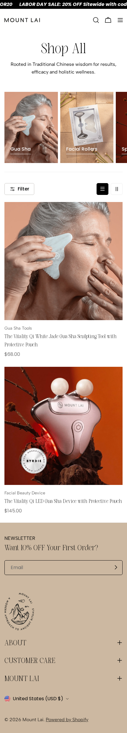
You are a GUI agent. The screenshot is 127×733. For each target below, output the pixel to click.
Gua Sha (20, 149)
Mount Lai (32, 719)
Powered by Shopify (67, 719)
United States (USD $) (38, 698)
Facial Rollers (81, 149)
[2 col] (117, 189)
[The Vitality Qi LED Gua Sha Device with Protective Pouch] (63, 426)
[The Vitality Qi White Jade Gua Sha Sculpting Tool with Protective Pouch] (63, 261)
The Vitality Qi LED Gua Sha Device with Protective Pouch (63, 501)
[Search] (96, 20)
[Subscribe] (116, 567)
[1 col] (102, 189)
